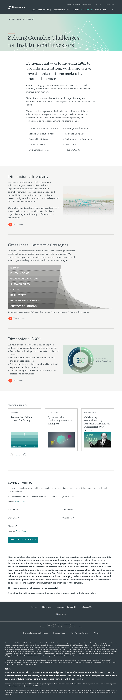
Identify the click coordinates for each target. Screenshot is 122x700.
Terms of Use (78, 627)
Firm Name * (67, 510)
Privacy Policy (20, 501)
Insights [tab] (75, 10)
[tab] (16, 7)
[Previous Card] (10, 455)
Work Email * (13, 518)
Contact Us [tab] (109, 4)
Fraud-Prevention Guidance (79, 633)
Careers (34, 607)
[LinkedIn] (61, 615)
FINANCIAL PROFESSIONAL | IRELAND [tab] (79, 4)
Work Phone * (68, 518)
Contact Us (87, 607)
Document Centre (59, 633)
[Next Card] (25, 455)
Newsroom (46, 607)
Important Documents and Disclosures (35, 633)
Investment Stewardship (67, 607)
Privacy (96, 633)
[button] (24, 429)
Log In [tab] (98, 4)
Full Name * (13, 510)
